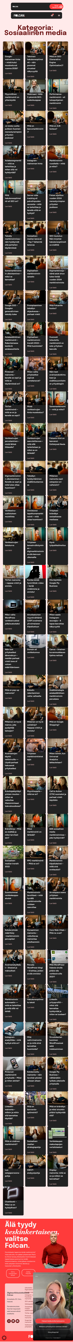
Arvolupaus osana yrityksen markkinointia (57, 895)
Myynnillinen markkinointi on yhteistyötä (12, 97)
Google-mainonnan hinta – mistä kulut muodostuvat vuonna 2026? (12, 62)
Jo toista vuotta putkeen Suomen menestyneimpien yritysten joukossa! (13, 132)
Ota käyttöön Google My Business (55, 583)
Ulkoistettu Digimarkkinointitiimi (31, 1289)
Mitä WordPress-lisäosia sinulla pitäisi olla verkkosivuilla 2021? (57, 971)
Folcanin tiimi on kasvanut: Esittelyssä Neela (57, 441)
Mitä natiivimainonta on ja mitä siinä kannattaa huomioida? (34, 1043)
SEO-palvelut (29, 1301)
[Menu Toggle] (34, 6)
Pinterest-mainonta (28, 1317)
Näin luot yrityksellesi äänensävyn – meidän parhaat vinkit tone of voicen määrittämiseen (12, 658)
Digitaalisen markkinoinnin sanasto (33, 273)
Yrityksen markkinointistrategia (35, 756)
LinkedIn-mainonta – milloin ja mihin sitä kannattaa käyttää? (12, 1112)
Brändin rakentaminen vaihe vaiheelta (34, 693)
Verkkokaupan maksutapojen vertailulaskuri (55, 1144)
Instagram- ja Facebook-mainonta (29, 1297)
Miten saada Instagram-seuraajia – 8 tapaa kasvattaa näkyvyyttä (56, 620)
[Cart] (61, 6)
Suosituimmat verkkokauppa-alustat (12, 895)
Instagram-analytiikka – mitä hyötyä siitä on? (13, 1040)
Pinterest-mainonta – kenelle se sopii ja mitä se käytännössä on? (13, 378)
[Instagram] (9, 1321)
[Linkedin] (13, 1321)
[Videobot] (53, 1306)
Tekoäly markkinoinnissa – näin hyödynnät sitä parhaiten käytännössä (13, 242)
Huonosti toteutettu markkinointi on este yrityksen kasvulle (56, 343)
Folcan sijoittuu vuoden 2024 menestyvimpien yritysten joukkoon (57, 201)
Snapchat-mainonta (28, 1321)
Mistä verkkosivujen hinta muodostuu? (35, 409)
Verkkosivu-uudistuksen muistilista (10, 513)
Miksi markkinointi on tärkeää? (34, 832)
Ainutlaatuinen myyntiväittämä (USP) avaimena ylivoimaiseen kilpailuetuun (34, 620)
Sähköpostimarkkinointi (31, 1304)
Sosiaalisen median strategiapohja (34, 1144)
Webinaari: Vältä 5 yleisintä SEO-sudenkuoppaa (34, 97)
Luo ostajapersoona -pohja (12, 1173)
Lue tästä (8, 73)
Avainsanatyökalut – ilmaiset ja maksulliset (13, 968)
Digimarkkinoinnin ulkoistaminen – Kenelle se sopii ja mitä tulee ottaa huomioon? (13, 482)
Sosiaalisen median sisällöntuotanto (30, 1308)
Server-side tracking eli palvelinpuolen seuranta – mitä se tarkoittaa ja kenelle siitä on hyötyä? (34, 204)
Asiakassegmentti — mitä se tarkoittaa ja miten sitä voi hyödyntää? (13, 166)
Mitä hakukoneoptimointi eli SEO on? (13, 198)
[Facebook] (17, 1321)
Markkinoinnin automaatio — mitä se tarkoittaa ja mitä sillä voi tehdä (13, 1005)
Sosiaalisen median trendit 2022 (12, 863)
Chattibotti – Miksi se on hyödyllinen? (11, 1204)
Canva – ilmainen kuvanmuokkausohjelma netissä (57, 652)
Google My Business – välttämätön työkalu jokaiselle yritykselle (57, 1078)
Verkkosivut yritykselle (29, 1326)
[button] (59, 15)
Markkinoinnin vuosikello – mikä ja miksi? (57, 163)
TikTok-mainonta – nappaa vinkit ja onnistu (13, 583)
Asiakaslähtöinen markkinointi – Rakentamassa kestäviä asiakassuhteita (12, 343)
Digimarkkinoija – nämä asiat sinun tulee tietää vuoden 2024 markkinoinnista (57, 276)
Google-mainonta (31, 1292)
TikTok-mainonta (30, 1313)
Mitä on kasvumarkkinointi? (35, 129)
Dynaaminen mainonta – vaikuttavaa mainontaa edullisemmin (33, 936)
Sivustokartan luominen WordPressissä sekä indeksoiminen (56, 1043)
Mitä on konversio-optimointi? (32, 1109)
